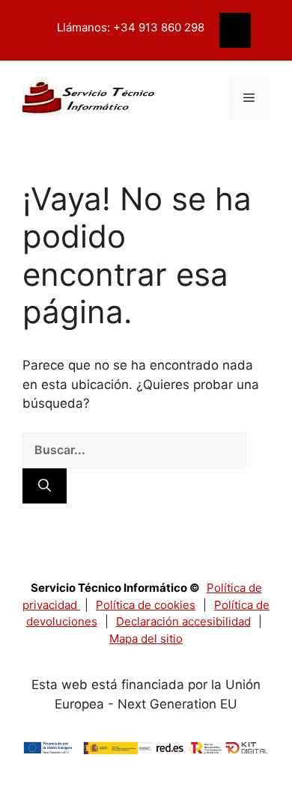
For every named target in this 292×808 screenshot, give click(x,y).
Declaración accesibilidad (183, 621)
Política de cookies (145, 605)
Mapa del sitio (146, 638)
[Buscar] (44, 486)
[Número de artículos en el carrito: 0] (235, 31)
